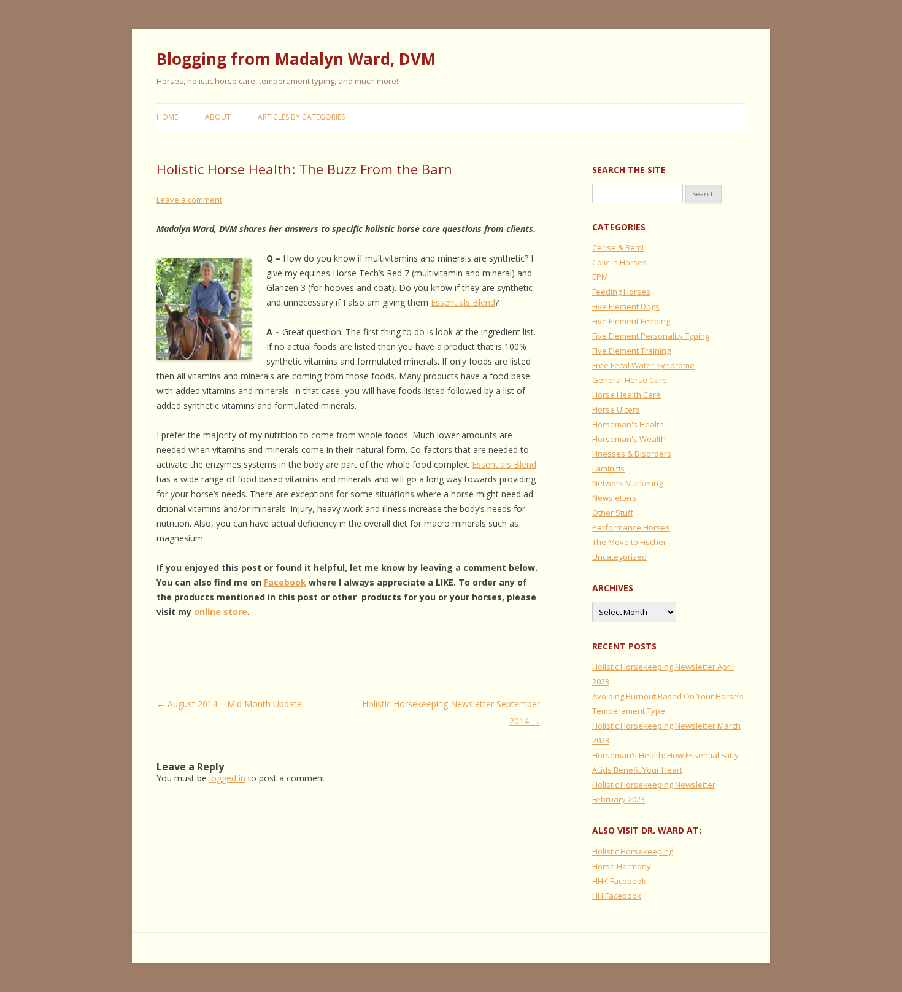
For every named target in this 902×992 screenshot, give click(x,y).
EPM (600, 276)
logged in (227, 778)
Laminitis (608, 468)
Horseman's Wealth (629, 438)
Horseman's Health (628, 424)
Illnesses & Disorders (631, 453)
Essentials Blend (463, 302)
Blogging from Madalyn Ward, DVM (296, 59)
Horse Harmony (621, 866)
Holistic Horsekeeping (632, 851)
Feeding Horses (621, 291)
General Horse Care (629, 380)
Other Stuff (612, 512)
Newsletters (614, 497)
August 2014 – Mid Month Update (229, 704)
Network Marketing (627, 483)
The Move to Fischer (629, 542)
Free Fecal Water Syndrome (643, 365)
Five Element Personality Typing (650, 335)
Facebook (285, 582)
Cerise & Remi (618, 247)
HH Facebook (616, 895)
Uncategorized (619, 556)
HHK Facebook (619, 880)
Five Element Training (631, 350)
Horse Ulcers (616, 409)
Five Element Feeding (631, 321)
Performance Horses (631, 527)
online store (220, 612)
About (218, 117)
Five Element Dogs (626, 306)
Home (167, 117)
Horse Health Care (626, 394)
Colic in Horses (619, 262)
